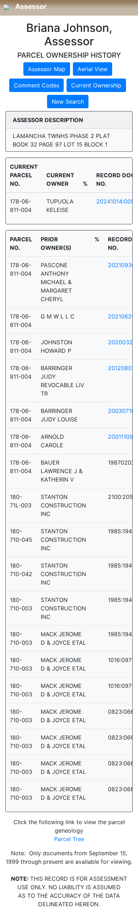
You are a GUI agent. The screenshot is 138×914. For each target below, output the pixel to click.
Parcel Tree (69, 839)
